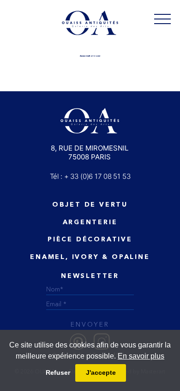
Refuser (58, 372)
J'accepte (101, 372)
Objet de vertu (90, 205)
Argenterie (90, 222)
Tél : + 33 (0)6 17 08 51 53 (90, 176)
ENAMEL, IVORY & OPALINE (90, 257)
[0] (162, 18)
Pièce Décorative (90, 239)
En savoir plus (141, 356)
